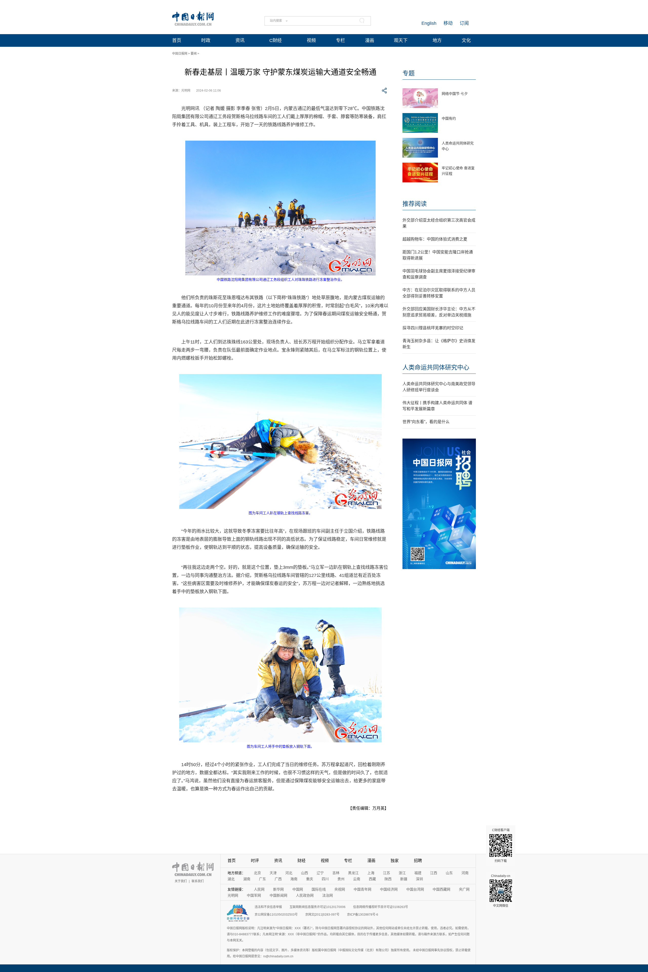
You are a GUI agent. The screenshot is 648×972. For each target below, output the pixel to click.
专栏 (340, 40)
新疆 (403, 879)
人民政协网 (305, 895)
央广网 (464, 889)
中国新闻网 (278, 895)
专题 (408, 73)
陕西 (388, 879)
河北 (288, 873)
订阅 (464, 23)
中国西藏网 (441, 889)
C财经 (275, 40)
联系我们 (198, 881)
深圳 (419, 879)
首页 (176, 40)
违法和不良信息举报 (268, 907)
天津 (273, 873)
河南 (465, 873)
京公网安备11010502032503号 (276, 914)
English (428, 23)
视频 (311, 40)
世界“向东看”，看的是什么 (426, 422)
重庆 (309, 879)
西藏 (372, 879)
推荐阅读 (414, 203)
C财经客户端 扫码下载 (501, 845)
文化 (466, 40)
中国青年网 (362, 889)
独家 (395, 860)
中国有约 (449, 118)
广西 (278, 879)
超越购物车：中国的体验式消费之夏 (434, 239)
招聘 (418, 860)
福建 (417, 873)
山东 (449, 873)
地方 (437, 40)
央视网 (339, 889)
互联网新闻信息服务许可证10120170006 (318, 907)
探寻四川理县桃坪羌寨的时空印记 (432, 328)
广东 (262, 879)
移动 (448, 23)
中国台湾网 (415, 889)
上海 (370, 873)
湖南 (246, 879)
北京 (257, 873)
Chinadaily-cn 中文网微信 (500, 891)
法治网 (327, 895)
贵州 (341, 879)
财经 (301, 860)
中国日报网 (179, 53)
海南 (293, 879)
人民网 (259, 889)
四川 (325, 879)
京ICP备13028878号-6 (362, 914)
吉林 (335, 873)
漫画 (369, 40)
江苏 (386, 873)
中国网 (297, 889)
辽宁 (320, 873)
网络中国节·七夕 (455, 94)
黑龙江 (353, 873)
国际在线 (319, 889)
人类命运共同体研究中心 (435, 367)
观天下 (401, 40)
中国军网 (254, 895)
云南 (356, 879)
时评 (255, 860)
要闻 (194, 53)
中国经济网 (389, 889)
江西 (433, 873)
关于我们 (181, 881)
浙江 (402, 873)
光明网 (233, 895)
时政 (205, 40)
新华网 (278, 889)
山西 (304, 873)
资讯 (240, 40)
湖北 (231, 879)
